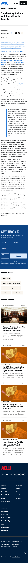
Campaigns (4, 511)
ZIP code (4, 254)
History (3, 498)
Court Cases (4, 514)
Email (3, 248)
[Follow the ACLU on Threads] (19, 474)
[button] (19, 33)
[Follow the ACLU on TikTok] (15, 474)
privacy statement (22, 263)
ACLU (12, 62)
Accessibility (14, 546)
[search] (25, 553)
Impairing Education (21, 84)
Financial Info (5, 495)
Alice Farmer (4, 30)
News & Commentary (8, 9)
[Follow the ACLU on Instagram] (11, 474)
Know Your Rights (6, 521)
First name (4, 242)
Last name (15, 242)
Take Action (19, 495)
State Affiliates (5, 501)
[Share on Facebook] (12, 33)
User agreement (5, 544)
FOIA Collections (6, 517)
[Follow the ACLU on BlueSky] (23, 474)
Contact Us (4, 491)
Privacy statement (15, 544)
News (2, 524)
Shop (17, 491)
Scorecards (4, 530)
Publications (5, 527)
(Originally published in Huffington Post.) (12, 51)
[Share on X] (16, 33)
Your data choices (5, 546)
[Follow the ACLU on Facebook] (3, 474)
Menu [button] (16, 3)
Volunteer (18, 498)
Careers (3, 488)
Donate (23, 3)
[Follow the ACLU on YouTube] (7, 474)
